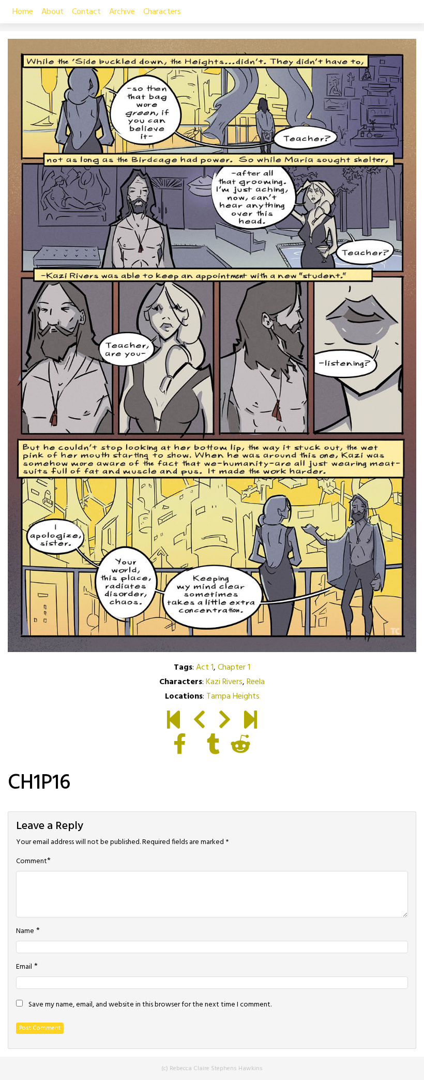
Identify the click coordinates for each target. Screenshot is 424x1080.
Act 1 (205, 667)
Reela (256, 682)
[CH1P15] (199, 721)
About (52, 12)
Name (25, 931)
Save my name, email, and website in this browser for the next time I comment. (149, 1005)
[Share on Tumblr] (213, 746)
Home (22, 12)
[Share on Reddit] (240, 746)
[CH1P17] (224, 721)
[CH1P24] (250, 721)
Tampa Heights (233, 696)
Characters (162, 12)
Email (24, 967)
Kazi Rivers (224, 682)
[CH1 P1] (173, 721)
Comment (31, 861)
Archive (122, 12)
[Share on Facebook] (179, 746)
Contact (86, 12)
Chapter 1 (234, 667)
